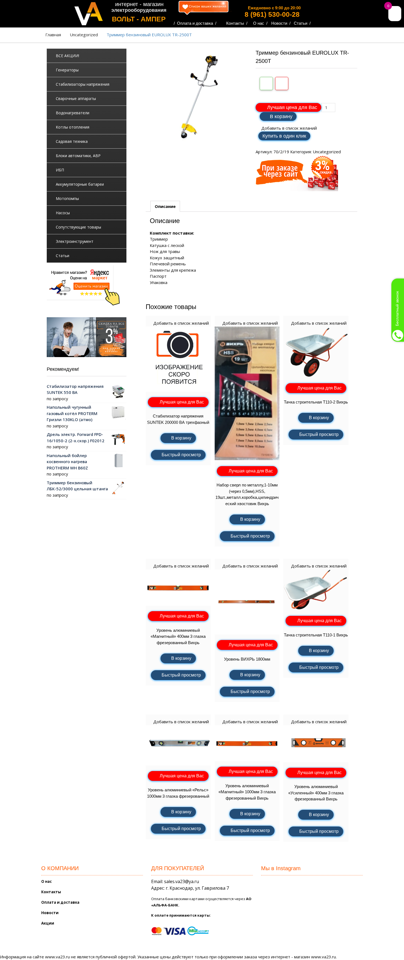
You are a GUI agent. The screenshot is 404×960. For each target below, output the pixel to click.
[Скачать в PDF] (281, 83)
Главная (53, 34)
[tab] (165, 206)
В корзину (281, 116)
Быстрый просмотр (181, 454)
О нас (46, 881)
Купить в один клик (284, 136)
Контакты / (236, 23)
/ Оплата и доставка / (195, 23)
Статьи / (302, 23)
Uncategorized (84, 34)
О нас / (260, 23)
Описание (165, 206)
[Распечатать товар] (266, 83)
